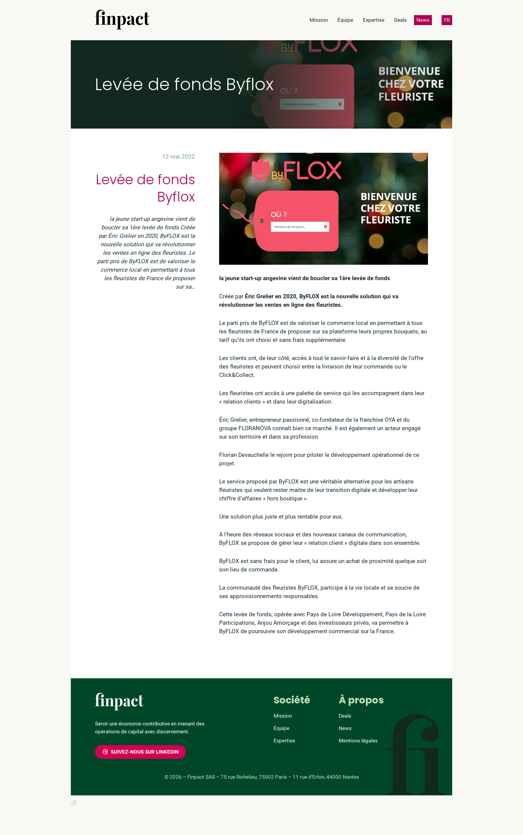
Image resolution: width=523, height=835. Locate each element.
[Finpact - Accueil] (122, 20)
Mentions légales (358, 741)
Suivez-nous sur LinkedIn (145, 752)
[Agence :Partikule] (74, 803)
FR (447, 20)
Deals (345, 716)
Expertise (284, 741)
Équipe (281, 728)
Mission (283, 716)
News (345, 728)
